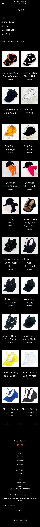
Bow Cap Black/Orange (10, 184)
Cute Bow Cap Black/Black (10, 111)
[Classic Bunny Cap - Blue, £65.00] (10, 395)
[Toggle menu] (2, 2)
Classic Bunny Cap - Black (29, 411)
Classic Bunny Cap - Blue (10, 411)
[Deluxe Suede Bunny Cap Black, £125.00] (10, 245)
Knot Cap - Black (30, 301)
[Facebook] (18, 445)
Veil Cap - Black (29, 148)
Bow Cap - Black (10, 221)
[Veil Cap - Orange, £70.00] (10, 132)
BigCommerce (23, 520)
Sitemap (20, 464)
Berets (5, 26)
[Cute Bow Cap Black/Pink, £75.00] (29, 59)
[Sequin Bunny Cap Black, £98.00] (10, 322)
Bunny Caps (8, 22)
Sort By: (6, 41)
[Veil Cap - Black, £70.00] (29, 132)
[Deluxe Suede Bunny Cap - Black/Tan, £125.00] (29, 205)
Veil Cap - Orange (10, 148)
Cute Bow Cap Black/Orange (10, 75)
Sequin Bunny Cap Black (10, 338)
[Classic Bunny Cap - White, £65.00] (29, 359)
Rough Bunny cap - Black (29, 338)
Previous (6, 424)
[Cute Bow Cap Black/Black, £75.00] (10, 96)
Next (34, 424)
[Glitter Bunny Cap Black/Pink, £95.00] (29, 245)
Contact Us (20, 460)
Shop (20, 473)
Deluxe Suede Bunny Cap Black (10, 262)
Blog (20, 462)
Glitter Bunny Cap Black (10, 301)
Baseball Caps (9, 30)
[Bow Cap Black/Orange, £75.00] (10, 169)
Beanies (6, 34)
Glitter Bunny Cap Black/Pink (29, 262)
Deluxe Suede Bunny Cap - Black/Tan (29, 222)
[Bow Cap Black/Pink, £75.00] (29, 169)
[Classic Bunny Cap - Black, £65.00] (29, 395)
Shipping (20, 458)
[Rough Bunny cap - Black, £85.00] (29, 322)
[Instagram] (22, 445)
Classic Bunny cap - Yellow (10, 374)
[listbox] (20, 41)
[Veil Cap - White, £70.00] (29, 96)
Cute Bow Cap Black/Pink (29, 75)
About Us (20, 456)
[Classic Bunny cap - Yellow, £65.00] (10, 359)
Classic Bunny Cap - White (29, 374)
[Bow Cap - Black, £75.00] (10, 205)
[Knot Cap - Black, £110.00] (29, 285)
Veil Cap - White (29, 111)
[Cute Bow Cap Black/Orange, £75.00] (10, 59)
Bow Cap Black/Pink (29, 184)
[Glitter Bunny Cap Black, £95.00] (10, 285)
